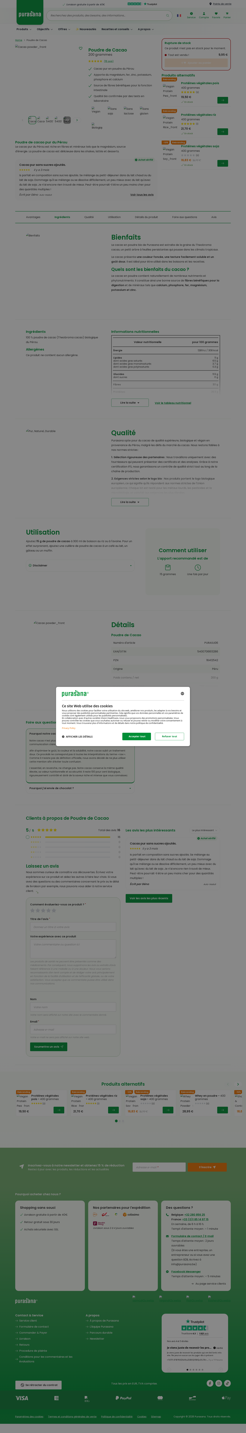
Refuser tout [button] (169, 736)
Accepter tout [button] (137, 736)
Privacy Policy (68, 728)
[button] (77, 736)
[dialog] (123, 716)
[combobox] (182, 693)
